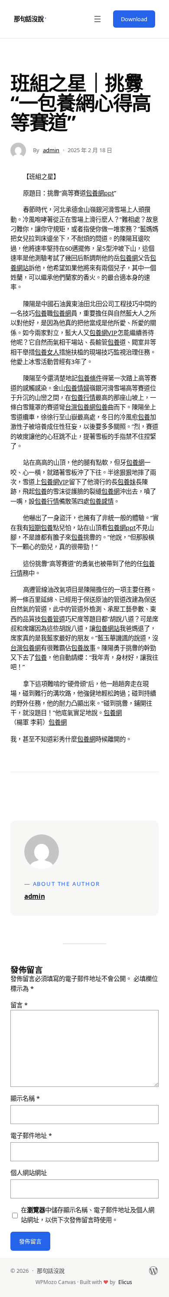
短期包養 (41, 528)
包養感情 (101, 501)
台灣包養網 (80, 407)
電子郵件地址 (31, 1135)
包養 (41, 313)
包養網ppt (100, 193)
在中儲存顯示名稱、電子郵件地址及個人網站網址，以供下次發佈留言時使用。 (87, 1215)
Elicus (125, 1282)
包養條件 (90, 378)
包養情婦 (77, 388)
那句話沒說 (29, 19)
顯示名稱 (25, 1098)
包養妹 (126, 482)
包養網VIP (103, 333)
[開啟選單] (97, 19)
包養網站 (107, 628)
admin (51, 150)
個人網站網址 (28, 1173)
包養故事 (83, 648)
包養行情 (83, 397)
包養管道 (53, 619)
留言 (19, 1005)
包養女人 (47, 352)
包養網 (129, 258)
